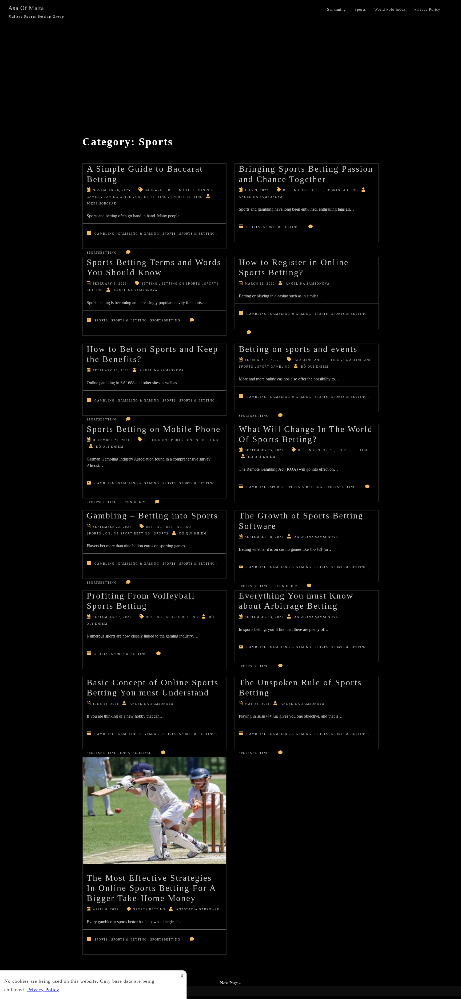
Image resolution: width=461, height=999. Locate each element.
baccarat (154, 190)
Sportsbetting (102, 252)
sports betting (186, 197)
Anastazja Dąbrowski (198, 909)
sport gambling (273, 366)
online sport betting (127, 533)
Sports (360, 9)
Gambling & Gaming (138, 233)
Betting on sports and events (298, 349)
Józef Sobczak (102, 203)
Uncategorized (136, 752)
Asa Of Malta (26, 8)
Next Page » (230, 983)
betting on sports (302, 190)
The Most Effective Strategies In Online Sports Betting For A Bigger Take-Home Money (151, 888)
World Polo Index (390, 9)
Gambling (104, 233)
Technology (133, 502)
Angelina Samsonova (261, 196)
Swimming (336, 9)
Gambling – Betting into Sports (152, 515)
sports (325, 450)
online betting (151, 197)
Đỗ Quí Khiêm (314, 366)
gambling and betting (316, 360)
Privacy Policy (427, 9)
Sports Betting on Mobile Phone (154, 429)
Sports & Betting (197, 233)
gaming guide (118, 197)
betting (149, 283)
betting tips (181, 190)
